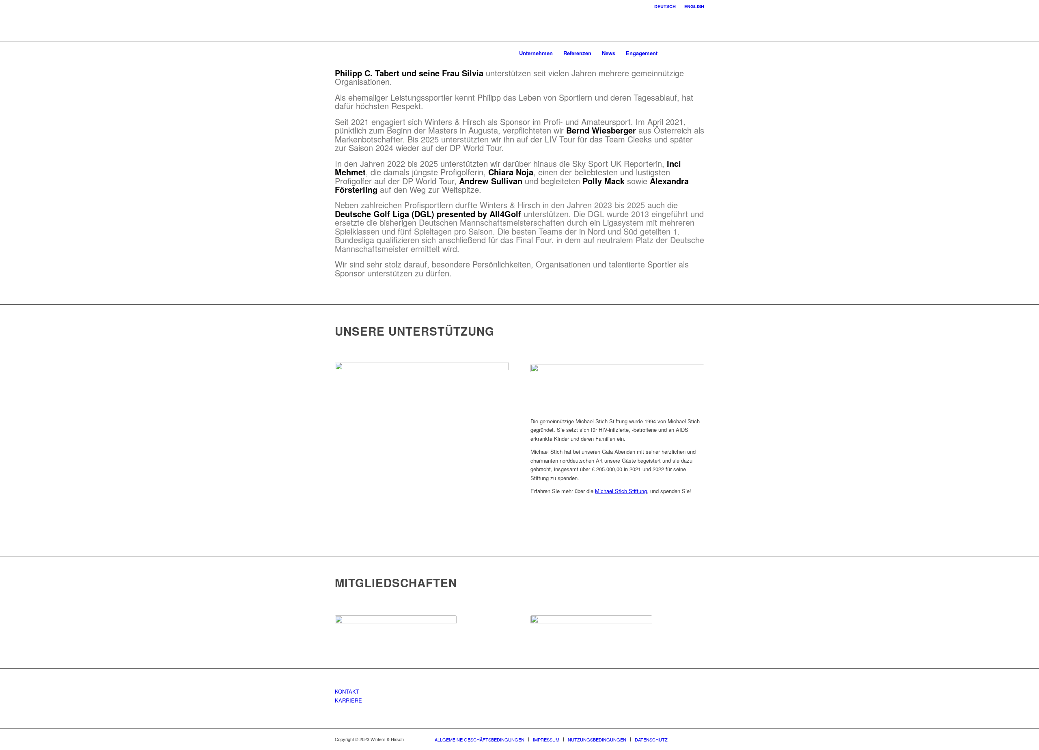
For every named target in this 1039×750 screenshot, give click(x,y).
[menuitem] (665, 6)
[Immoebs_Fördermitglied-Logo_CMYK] (591, 631)
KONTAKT (347, 691)
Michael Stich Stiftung (621, 491)
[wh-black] (358, 53)
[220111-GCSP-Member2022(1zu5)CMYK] (396, 629)
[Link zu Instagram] (686, 53)
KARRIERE (348, 700)
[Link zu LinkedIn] (698, 53)
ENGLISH (694, 6)
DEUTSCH (665, 6)
